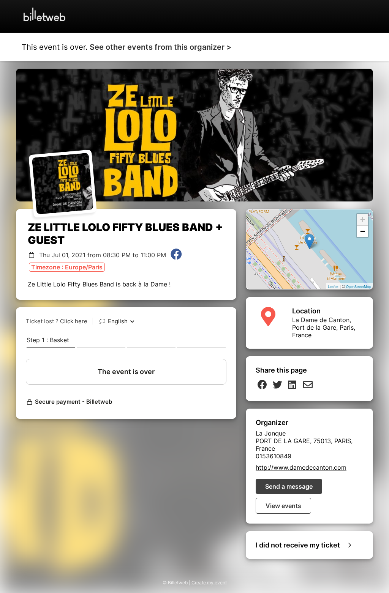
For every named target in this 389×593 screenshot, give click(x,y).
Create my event (209, 582)
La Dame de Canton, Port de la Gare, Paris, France (323, 327)
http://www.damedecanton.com (301, 467)
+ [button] (362, 219)
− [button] (362, 231)
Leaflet (333, 286)
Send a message (289, 486)
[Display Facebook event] (176, 255)
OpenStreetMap (358, 286)
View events (283, 506)
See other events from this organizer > (160, 47)
